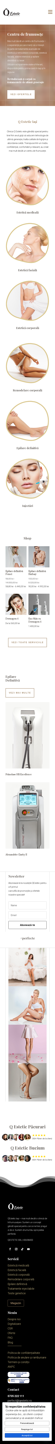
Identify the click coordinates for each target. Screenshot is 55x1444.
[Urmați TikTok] (22, 1249)
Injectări (27, 506)
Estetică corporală (27, 328)
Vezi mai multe (20, 693)
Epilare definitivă (27, 448)
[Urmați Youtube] (28, 1249)
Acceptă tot (27, 1435)
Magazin (16, 1303)
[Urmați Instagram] (16, 1249)
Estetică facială (27, 270)
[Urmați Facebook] (10, 1249)
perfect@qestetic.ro (20, 1400)
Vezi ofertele (21, 94)
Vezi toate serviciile (27, 642)
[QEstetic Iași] (12, 12)
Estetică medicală (27, 212)
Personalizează (27, 1423)
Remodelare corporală (27, 390)
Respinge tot (27, 1429)
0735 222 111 (16, 1396)
